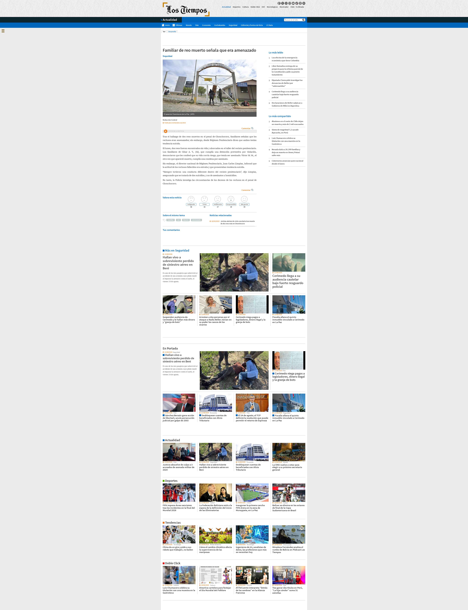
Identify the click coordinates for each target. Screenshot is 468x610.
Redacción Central (170, 120)
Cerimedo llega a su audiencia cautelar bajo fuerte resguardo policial (285, 94)
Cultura (245, 7)
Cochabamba (219, 25)
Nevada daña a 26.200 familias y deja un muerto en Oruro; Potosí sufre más (286, 152)
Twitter (282, 3)
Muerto (186, 220)
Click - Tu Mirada (297, 7)
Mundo (189, 25)
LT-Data (269, 25)
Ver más (164, 254)
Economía (206, 25)
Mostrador (284, 7)
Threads (300, 3)
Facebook (279, 3)
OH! (263, 7)
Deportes (236, 7)
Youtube (293, 3)
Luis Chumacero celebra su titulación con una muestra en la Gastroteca (286, 141)
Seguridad (233, 25)
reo (178, 220)
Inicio (167, 25)
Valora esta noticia (172, 197)
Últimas (179, 25)
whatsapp (286, 3)
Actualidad (226, 7)
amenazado (196, 220)
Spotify (303, 3)
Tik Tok (296, 3)
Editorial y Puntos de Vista (252, 25)
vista (162, 352)
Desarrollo (172, 31)
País (197, 25)
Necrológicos (272, 7)
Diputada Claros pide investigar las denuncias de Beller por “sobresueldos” (287, 83)
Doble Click (255, 7)
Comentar (246, 128)
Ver (165, 31)
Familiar (171, 220)
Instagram (289, 3)
